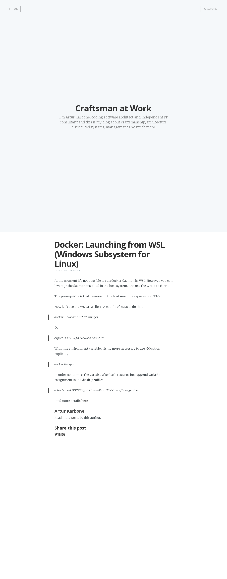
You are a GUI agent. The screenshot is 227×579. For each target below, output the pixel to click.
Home (15, 8)
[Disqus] (113, 483)
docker (76, 270)
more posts (70, 418)
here (84, 401)
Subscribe (212, 8)
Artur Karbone (69, 411)
